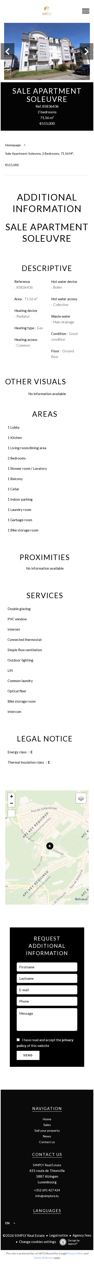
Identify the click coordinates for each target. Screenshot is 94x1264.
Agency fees (82, 1235)
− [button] (11, 803)
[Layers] (81, 798)
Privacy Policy (76, 1253)
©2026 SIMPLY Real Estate (24, 1235)
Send (28, 1055)
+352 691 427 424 (47, 1190)
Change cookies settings (37, 1242)
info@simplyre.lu (47, 1196)
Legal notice (58, 1235)
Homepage (13, 145)
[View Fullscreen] (11, 813)
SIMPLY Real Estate (47, 1165)
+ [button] (11, 796)
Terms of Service (44, 1257)
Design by (74, 1242)
